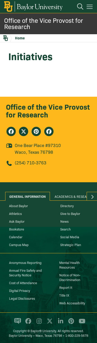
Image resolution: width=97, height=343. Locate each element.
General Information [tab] (27, 196)
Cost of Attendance (23, 282)
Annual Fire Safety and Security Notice (25, 272)
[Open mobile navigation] (90, 7)
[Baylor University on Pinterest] (70, 323)
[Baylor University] (33, 6)
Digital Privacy (19, 290)
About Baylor (18, 205)
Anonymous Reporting (25, 262)
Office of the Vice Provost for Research (43, 23)
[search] (77, 7)
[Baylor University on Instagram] (38, 323)
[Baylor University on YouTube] (81, 323)
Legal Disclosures (22, 298)
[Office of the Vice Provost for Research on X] (23, 131)
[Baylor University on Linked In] (59, 323)
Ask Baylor (17, 221)
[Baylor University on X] (48, 323)
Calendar (16, 236)
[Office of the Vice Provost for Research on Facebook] (11, 131)
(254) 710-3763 (30, 162)
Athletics (15, 213)
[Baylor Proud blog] (16, 323)
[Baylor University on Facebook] (27, 323)
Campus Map (19, 244)
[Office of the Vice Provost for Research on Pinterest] (36, 131)
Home (20, 37)
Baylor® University (43, 330)
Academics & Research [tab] (74, 196)
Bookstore (16, 229)
